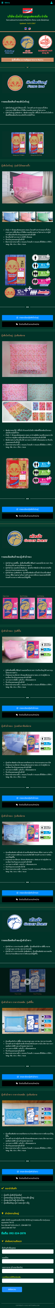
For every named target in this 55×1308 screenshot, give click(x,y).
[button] (7, 2)
